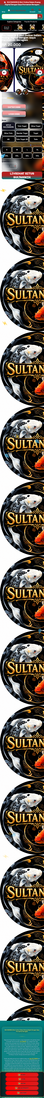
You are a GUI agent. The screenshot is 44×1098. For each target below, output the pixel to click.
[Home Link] (17, 11)
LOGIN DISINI (14, 114)
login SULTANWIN (33, 1058)
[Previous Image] (4, 72)
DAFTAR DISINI (14, 107)
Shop (3, 11)
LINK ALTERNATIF (23, 1088)
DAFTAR (23, 1083)
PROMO (23, 1074)
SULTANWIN (23, 1041)
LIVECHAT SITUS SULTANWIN (22, 175)
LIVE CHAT (23, 1093)
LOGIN (23, 1079)
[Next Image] (40, 72)
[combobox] (20, 16)
